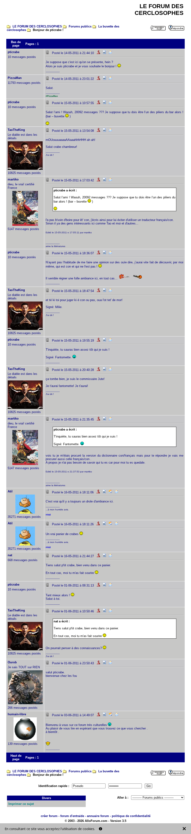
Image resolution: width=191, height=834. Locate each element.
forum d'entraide (72, 816)
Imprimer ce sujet (21, 804)
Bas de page (16, 43)
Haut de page (15, 757)
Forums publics (80, 26)
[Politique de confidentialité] (100, 829)
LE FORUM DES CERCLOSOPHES (37, 26)
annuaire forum (98, 816)
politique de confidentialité (131, 816)
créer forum (49, 816)
